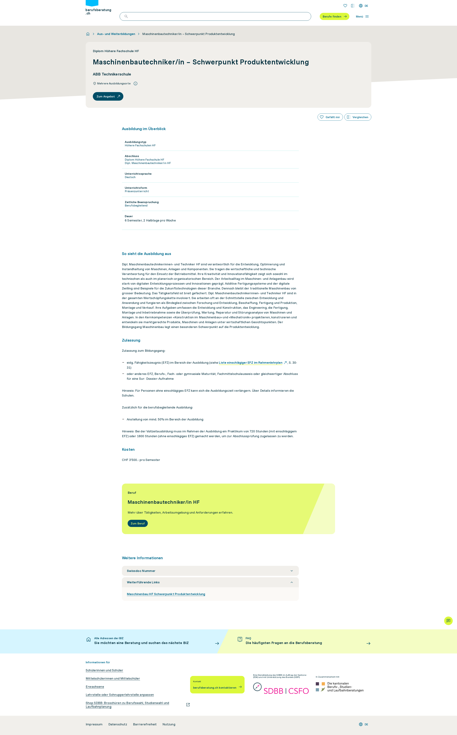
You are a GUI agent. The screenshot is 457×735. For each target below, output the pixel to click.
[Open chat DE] (448, 621)
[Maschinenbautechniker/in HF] (228, 509)
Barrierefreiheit (145, 724)
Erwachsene (95, 687)
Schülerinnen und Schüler (104, 670)
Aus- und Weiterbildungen (116, 34)
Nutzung (168, 724)
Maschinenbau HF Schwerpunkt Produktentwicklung (166, 594)
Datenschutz (117, 724)
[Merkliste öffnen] (345, 5)
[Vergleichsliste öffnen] (352, 5)
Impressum (94, 724)
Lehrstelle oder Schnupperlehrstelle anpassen (120, 695)
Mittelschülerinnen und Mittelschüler (113, 678)
